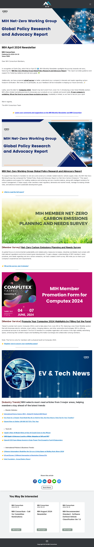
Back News (47, 487)
